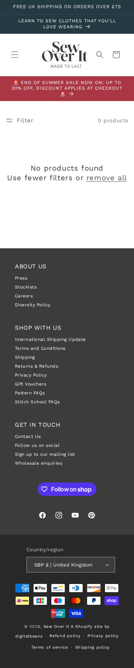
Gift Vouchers (30, 384)
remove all (106, 177)
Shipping (25, 357)
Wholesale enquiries (38, 463)
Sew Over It (57, 626)
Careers (24, 295)
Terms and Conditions (40, 348)
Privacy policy (103, 635)
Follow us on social (37, 445)
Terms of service (49, 647)
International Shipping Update (50, 339)
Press (21, 278)
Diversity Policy (33, 304)
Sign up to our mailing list (45, 454)
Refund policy (65, 635)
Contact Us (28, 436)
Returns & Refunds (36, 366)
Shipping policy (92, 647)
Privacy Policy (31, 375)
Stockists (25, 287)
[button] (15, 54)
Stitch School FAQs (37, 401)
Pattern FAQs (30, 393)
